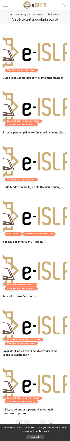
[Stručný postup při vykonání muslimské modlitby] (35, 107)
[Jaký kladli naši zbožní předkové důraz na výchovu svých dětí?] (35, 325)
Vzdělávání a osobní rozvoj (21, 70)
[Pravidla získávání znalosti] (35, 271)
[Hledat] (64, 5)
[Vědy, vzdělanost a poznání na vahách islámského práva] (35, 384)
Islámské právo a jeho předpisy (23, 121)
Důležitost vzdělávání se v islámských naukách (33, 77)
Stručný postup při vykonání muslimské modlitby (34, 132)
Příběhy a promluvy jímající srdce (23, 339)
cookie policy (42, 431)
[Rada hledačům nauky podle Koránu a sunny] (35, 161)
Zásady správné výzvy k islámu (23, 241)
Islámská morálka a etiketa (21, 285)
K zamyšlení (13, 234)
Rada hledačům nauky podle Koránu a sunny (31, 187)
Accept (35, 437)
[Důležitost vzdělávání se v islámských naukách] (35, 52)
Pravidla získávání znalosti (20, 296)
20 (42, 423)
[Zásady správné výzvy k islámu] (35, 216)
